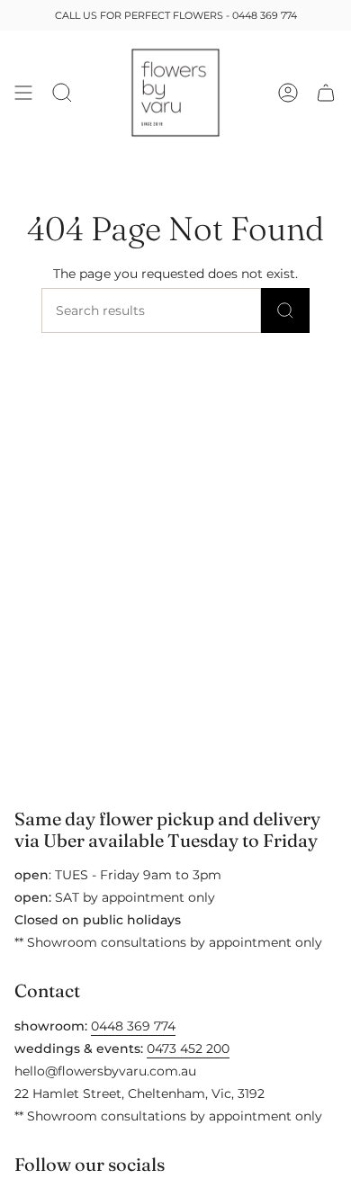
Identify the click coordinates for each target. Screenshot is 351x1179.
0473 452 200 (188, 1048)
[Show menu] (23, 93)
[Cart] (326, 93)
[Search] (285, 310)
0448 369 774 (264, 15)
